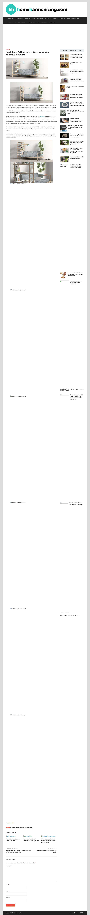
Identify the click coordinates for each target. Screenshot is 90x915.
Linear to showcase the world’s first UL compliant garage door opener (75, 127)
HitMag (82, 912)
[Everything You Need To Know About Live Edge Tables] (27, 836)
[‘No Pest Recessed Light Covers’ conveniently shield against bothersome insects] (64, 102)
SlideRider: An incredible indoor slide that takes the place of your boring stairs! (76, 96)
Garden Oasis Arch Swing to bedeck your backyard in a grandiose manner (77, 143)
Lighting (62, 18)
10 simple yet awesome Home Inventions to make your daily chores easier (76, 56)
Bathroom (48, 18)
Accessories (19, 18)
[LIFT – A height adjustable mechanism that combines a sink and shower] (64, 70)
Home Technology (34, 22)
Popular (64, 50)
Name (7, 884)
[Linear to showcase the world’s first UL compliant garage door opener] (63, 125)
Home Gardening (11, 22)
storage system (28, 827)
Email (8, 891)
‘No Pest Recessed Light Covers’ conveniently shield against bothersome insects (77, 104)
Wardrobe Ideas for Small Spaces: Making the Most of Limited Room (48, 840)
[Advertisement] (45, 36)
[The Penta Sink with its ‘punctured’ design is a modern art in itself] (63, 110)
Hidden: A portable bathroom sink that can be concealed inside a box (76, 120)
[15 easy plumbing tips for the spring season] (62, 86)
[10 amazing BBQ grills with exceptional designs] (64, 157)
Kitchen (55, 18)
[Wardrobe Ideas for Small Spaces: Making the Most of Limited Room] (48, 836)
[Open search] (84, 19)
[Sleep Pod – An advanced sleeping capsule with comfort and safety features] (64, 78)
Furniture (40, 18)
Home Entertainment (73, 18)
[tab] (64, 50)
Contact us (77, 615)
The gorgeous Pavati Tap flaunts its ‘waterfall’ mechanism (76, 283)
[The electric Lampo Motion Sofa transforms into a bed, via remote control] (64, 134)
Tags (80, 50)
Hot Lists (44, 22)
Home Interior (22, 22)
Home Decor (10, 18)
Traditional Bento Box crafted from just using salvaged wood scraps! (75, 166)
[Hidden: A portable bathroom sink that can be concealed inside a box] (64, 118)
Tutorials (52, 22)
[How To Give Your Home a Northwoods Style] (10, 836)
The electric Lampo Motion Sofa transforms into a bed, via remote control (77, 135)
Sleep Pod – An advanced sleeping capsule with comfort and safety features (77, 80)
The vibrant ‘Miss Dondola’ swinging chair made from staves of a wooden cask (76, 504)
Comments (73, 50)
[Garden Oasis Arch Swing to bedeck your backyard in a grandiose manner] (64, 141)
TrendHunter (11, 823)
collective (42, 116)
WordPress (76, 912)
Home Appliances (30, 18)
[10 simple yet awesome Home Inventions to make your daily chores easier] (64, 54)
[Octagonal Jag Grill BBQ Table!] (64, 62)
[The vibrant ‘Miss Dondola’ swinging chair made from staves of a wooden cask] (64, 503)
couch (11, 827)
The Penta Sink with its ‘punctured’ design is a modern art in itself (75, 112)
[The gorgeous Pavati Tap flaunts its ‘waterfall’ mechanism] (64, 281)
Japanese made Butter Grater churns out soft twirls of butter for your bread (75, 274)
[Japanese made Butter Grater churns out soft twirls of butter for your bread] (63, 272)
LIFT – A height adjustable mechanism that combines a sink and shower (77, 72)
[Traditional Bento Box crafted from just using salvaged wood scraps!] (64, 164)
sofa (22, 827)
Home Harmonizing (18, 912)
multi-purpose (17, 827)
